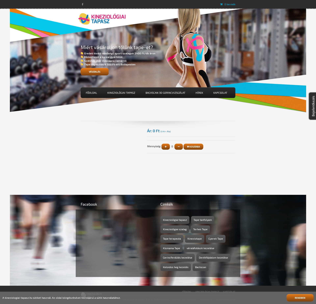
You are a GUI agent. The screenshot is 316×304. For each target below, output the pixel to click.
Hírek (199, 92)
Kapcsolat (220, 92)
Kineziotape (194, 238)
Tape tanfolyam (203, 219)
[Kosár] (221, 4)
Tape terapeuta (172, 238)
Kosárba (194, 146)
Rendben (300, 297)
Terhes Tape (200, 229)
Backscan (200, 267)
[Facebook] (82, 4)
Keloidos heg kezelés (175, 267)
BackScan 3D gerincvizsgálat (165, 92)
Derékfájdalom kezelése (213, 257)
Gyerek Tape (215, 238)
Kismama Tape (171, 248)
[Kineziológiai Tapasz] (102, 18)
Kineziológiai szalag (175, 229)
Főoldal (91, 92)
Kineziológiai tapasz (121, 92)
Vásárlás (94, 71)
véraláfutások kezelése (200, 248)
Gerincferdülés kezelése (177, 257)
